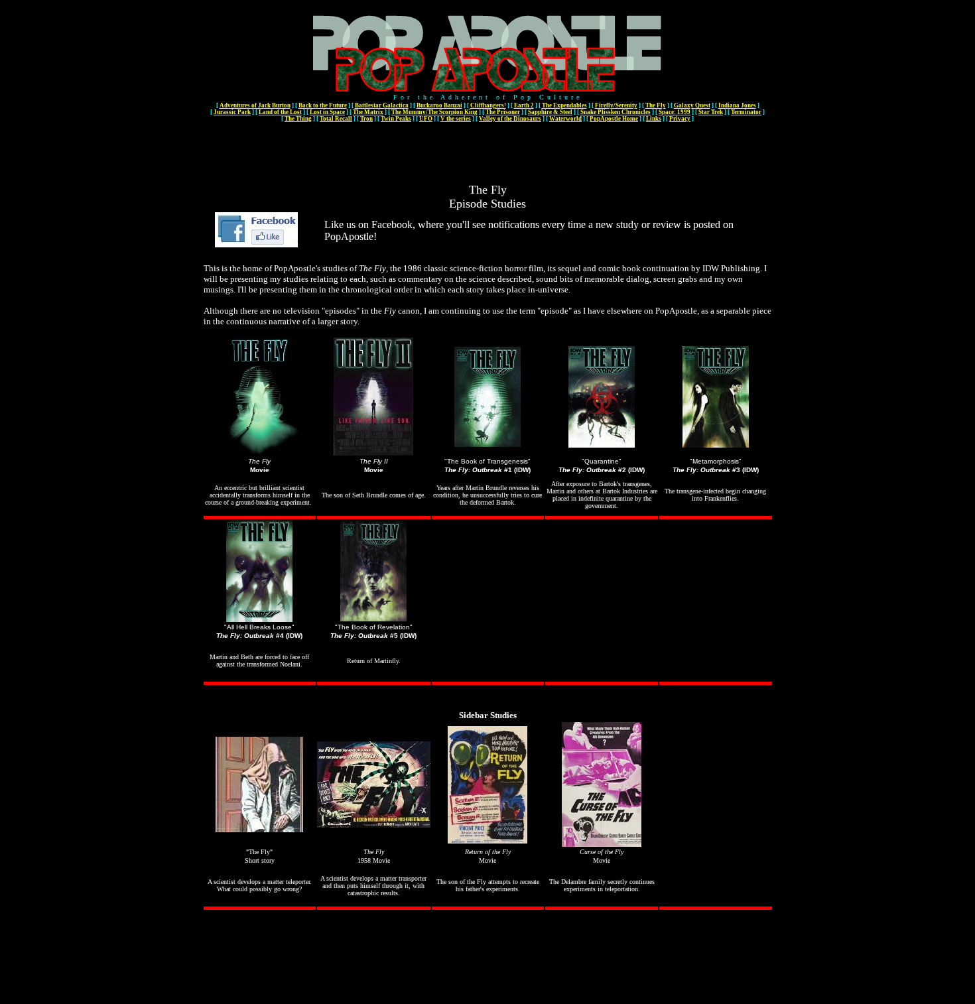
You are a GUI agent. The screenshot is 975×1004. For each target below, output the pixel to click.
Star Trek (710, 112)
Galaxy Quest (692, 105)
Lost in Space (327, 112)
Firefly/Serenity (616, 105)
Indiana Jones (737, 105)
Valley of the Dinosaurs (510, 118)
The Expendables (564, 105)
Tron (366, 118)
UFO (425, 118)
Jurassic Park (232, 112)
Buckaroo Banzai (439, 105)
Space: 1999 (674, 112)
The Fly (655, 105)
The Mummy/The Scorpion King (434, 112)
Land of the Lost (280, 112)
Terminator (746, 112)
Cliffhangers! (488, 105)
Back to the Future (322, 105)
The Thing (298, 118)
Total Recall (336, 118)
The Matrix (368, 112)
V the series (455, 118)
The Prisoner (503, 112)
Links (653, 118)
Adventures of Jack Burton (255, 105)
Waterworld (565, 118)
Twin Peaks (396, 118)
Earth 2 (524, 105)
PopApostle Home (614, 118)
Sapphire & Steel (550, 112)
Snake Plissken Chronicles (615, 112)
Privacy (679, 118)
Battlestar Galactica (382, 105)
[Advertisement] (487, 153)
